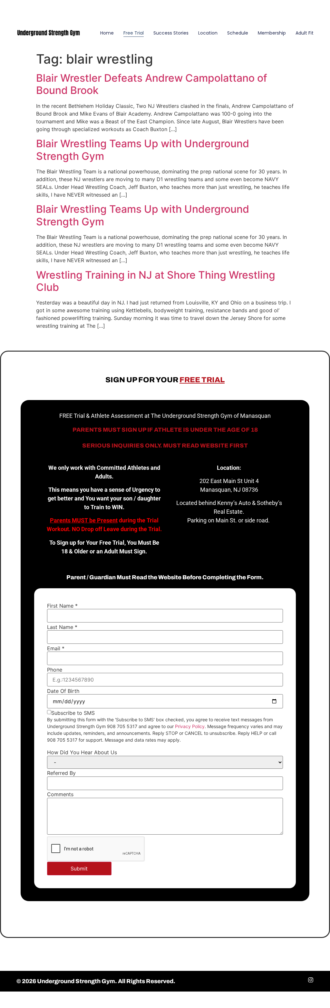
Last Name (62, 627)
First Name (62, 605)
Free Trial (133, 33)
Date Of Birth (63, 691)
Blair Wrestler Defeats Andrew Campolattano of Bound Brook (151, 84)
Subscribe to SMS (73, 712)
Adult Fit (305, 33)
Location (208, 33)
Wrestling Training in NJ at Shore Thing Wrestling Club (155, 281)
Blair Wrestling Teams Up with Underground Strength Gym (142, 149)
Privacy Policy (190, 726)
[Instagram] (315, 9)
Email (55, 648)
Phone (54, 669)
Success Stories (171, 33)
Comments (60, 794)
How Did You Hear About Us (82, 752)
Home (107, 33)
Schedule (237, 33)
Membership (272, 33)
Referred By (61, 773)
